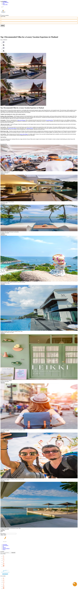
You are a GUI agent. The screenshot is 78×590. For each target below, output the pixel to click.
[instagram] (3, 564)
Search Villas (5, 4)
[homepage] (4, 542)
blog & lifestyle (5, 545)
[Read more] (39, 170)
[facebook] (3, 562)
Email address (2, 533)
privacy (4, 549)
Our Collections (5, 2)
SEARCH (2, 25)
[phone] (3, 556)
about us (4, 547)
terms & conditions (6, 548)
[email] (3, 560)
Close (2, 534)
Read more (3, 174)
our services (5, 544)
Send (5, 534)
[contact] (0, 14)
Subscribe (13, 552)
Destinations (5, 1)
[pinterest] (3, 566)
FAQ (4, 3)
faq (3, 546)
